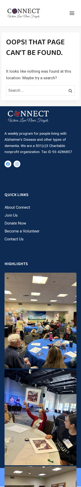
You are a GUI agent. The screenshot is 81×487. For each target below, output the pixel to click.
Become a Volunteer (22, 231)
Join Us (11, 215)
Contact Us (14, 239)
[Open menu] (71, 13)
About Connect (17, 207)
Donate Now (15, 223)
